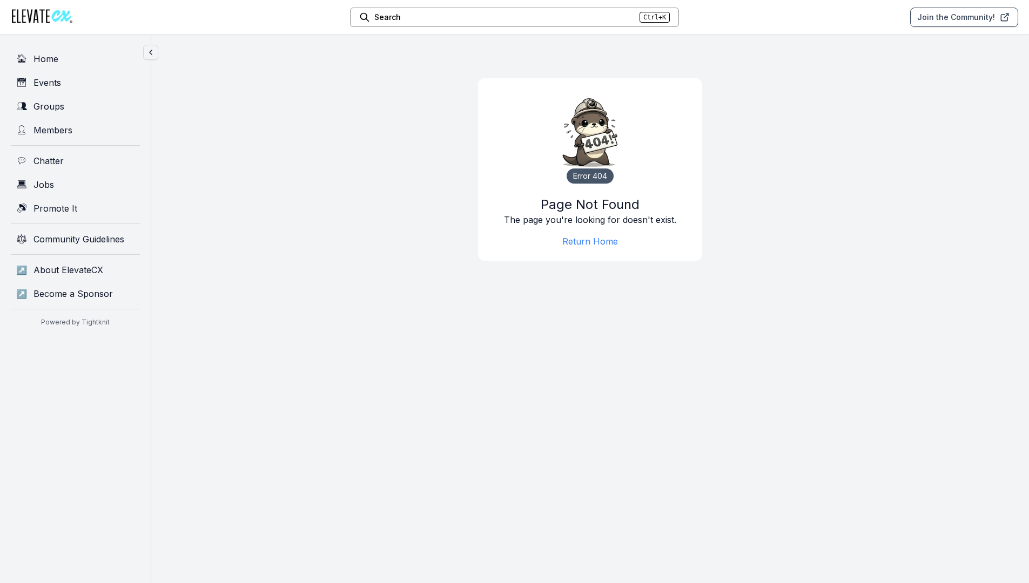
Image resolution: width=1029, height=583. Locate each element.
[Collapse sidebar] (150, 52)
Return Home (590, 241)
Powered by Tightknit (75, 322)
